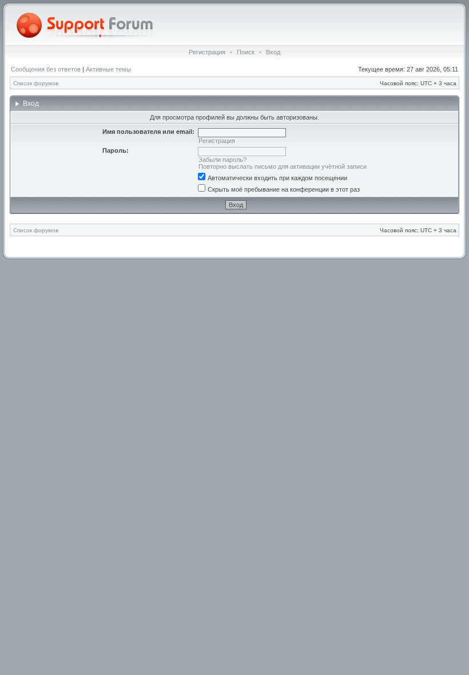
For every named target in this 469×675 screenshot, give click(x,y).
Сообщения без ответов (46, 69)
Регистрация (207, 52)
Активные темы (108, 69)
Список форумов (35, 83)
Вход (273, 52)
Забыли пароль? (222, 159)
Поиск (246, 52)
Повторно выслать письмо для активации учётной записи (282, 166)
